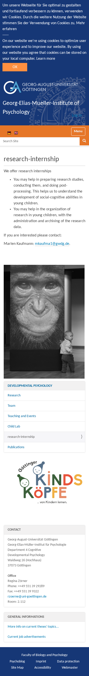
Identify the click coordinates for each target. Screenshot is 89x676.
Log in (77, 115)
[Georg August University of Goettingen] (41, 85)
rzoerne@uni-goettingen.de (27, 597)
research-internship (21, 437)
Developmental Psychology (30, 386)
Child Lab (14, 426)
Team (11, 406)
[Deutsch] (9, 133)
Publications (16, 447)
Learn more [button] (45, 59)
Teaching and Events (22, 416)
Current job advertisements (26, 637)
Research (14, 395)
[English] (16, 133)
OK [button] (15, 67)
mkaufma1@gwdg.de (52, 244)
